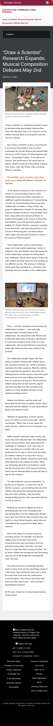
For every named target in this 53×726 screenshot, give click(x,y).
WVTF (39, 682)
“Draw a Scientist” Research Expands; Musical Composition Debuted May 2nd (21, 21)
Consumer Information (39, 661)
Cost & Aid (39, 666)
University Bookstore (39, 686)
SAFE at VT (39, 670)
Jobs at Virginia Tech (39, 691)
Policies (39, 674)
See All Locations (24, 652)
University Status (14, 661)
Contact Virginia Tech (27, 656)
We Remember (15, 679)
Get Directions (22, 648)
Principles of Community (13, 666)
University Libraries (13, 683)
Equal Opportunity (39, 678)
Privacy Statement (13, 670)
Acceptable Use (13, 674)
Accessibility (14, 687)
